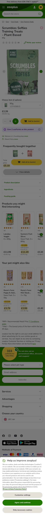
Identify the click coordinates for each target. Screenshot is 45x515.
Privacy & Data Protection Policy (14, 489)
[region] (22, 486)
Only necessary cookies (22, 510)
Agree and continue (22, 502)
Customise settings (22, 495)
